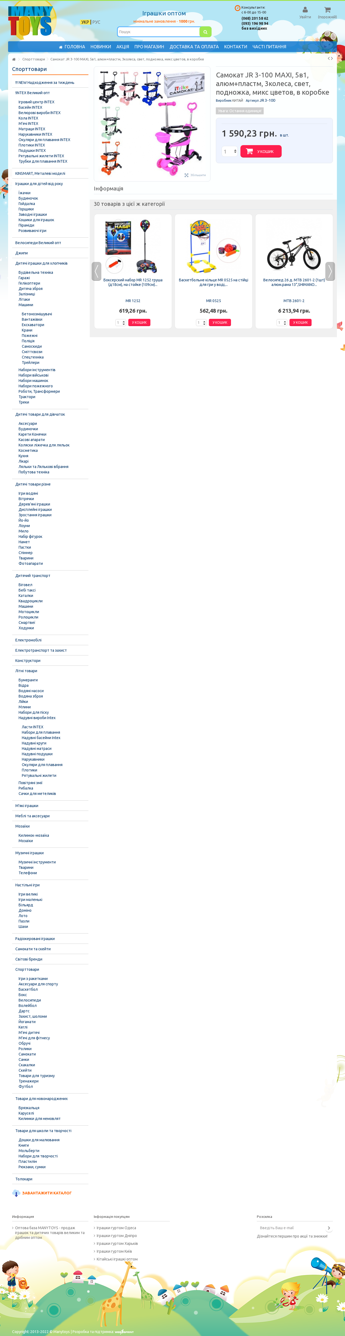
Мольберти (29, 1151)
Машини (26, 305)
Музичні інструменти (37, 862)
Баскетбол (28, 989)
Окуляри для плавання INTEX (44, 140)
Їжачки (24, 193)
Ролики (25, 1049)
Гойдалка (27, 203)
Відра (24, 685)
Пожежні (29, 335)
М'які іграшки (26, 806)
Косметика (28, 450)
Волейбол (28, 1005)
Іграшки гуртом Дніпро (117, 1236)
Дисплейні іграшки (35, 509)
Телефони (28, 873)
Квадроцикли (31, 601)
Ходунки (26, 628)
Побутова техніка (34, 472)
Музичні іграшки (29, 853)
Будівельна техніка (36, 272)
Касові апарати (32, 440)
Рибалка (26, 788)
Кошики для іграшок (36, 220)
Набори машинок (33, 380)
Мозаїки (22, 826)
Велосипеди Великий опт (38, 243)
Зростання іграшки (35, 515)
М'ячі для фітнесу (34, 1038)
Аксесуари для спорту (38, 984)
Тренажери (29, 1081)
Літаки (24, 299)
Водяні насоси (31, 691)
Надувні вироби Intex (37, 718)
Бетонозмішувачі (37, 314)
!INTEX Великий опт (32, 93)
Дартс (24, 1011)
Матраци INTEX (32, 129)
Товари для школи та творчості (43, 1131)
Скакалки (27, 1065)
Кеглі (23, 1027)
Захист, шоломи (33, 1016)
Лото (23, 916)
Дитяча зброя (31, 288)
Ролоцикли (28, 617)
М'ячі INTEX (28, 123)
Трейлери (30, 362)
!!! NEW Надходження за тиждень (44, 82)
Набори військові (34, 375)
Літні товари (26, 671)
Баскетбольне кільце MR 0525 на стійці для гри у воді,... (213, 282)
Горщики (26, 209)
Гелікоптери (29, 283)
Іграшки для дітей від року (39, 184)
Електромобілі (28, 640)
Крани (27, 330)
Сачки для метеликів (37, 793)
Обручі (24, 1043)
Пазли (24, 921)
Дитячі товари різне (33, 484)
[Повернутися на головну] (13, 59)
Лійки (23, 701)
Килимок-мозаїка (34, 835)
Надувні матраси (36, 748)
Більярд (26, 905)
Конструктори (27, 660)
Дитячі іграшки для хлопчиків (41, 263)
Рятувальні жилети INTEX (41, 156)
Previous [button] (96, 271)
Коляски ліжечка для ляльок (44, 445)
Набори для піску (34, 712)
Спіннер (26, 553)
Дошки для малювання (39, 1140)
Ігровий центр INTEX (36, 102)
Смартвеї (27, 622)
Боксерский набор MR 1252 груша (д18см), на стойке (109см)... (133, 282)
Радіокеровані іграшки (35, 939)
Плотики (29, 770)
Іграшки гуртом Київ (114, 1251)
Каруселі (26, 1113)
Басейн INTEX (30, 107)
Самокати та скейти (33, 949)
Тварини (26, 558)
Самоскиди (32, 346)
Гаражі (24, 278)
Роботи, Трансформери (39, 391)
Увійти (305, 17)
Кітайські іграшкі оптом (117, 1259)
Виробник (224, 100)
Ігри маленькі (30, 899)
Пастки (25, 547)
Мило (24, 531)
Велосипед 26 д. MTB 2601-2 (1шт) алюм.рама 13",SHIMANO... (294, 282)
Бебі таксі (27, 590)
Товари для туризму (37, 1076)
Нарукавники (33, 759)
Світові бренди (28, 959)
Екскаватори (33, 325)
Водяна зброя (31, 696)
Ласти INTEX (32, 727)
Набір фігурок (30, 536)
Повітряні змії (31, 783)
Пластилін (28, 1161)
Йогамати (27, 1022)
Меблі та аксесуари (32, 816)
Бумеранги (28, 680)
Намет (24, 542)
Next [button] (330, 271)
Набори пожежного (36, 386)
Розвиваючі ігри (32, 230)
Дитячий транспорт (32, 575)
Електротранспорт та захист (41, 650)
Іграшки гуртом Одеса (116, 1228)
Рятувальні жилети (39, 775)
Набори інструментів (37, 370)
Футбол (26, 1086)
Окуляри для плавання (42, 765)
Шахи (23, 926)
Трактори (27, 397)
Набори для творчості (38, 1156)
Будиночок (28, 198)
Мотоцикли (29, 612)
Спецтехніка (33, 357)
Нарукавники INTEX (35, 134)
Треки (24, 402)
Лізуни (24, 526)
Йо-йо (24, 520)
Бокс (23, 995)
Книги (24, 1145)
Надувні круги (34, 743)
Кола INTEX (28, 118)
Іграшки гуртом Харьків (117, 1243)
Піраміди (26, 225)
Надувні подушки (37, 754)
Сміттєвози (32, 352)
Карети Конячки (32, 434)
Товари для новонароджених (41, 1098)
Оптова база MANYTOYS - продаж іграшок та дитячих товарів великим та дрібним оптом (50, 1233)
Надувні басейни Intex (41, 738)
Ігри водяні (28, 493)
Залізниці (27, 294)
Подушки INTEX (32, 150)
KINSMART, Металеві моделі (40, 173)
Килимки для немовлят (40, 1118)
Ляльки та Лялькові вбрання (43, 466)
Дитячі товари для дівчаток (40, 414)
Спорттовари (27, 969)
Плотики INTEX (32, 145)
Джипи (21, 253)
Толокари (23, 1179)
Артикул (252, 100)
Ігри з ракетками (33, 978)
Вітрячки (26, 499)
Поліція (28, 341)
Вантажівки (32, 319)
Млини (25, 707)
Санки (24, 1059)
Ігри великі (28, 894)
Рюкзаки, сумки (32, 1167)
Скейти (25, 1070)
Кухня (23, 456)
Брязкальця (29, 1108)
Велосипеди (30, 1000)
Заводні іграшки (33, 214)
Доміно (25, 910)
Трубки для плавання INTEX (43, 161)
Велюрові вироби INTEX (40, 113)
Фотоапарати (31, 563)
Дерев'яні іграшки (34, 504)
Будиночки (28, 429)
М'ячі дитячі (29, 1032)
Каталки (26, 595)
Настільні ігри (27, 885)
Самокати (27, 1054)
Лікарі (24, 461)
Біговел (25, 585)
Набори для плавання (41, 732)
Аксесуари (28, 423)
